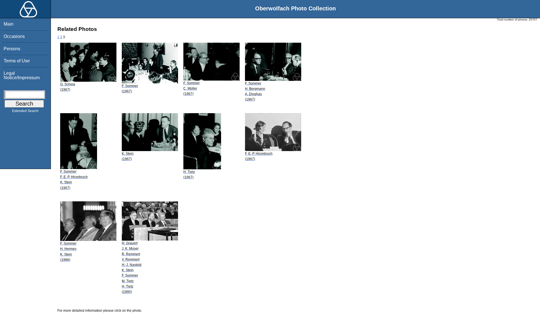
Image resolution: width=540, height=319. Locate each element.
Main (9, 24)
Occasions (14, 36)
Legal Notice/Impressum (22, 75)
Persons (12, 48)
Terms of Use (17, 60)
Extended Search (25, 111)
